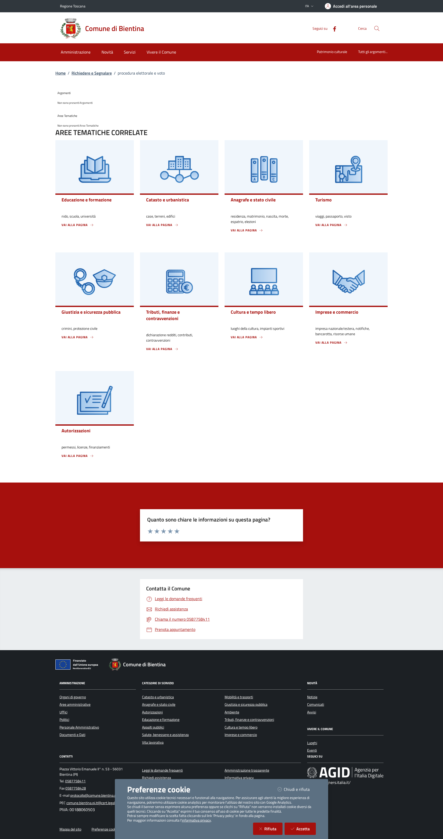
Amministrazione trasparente (247, 770)
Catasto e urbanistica (158, 697)
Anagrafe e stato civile (158, 704)
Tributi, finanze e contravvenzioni (249, 719)
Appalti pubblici (153, 727)
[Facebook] (332, 28)
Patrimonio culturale (332, 51)
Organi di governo (72, 697)
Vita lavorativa (153, 742)
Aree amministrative (74, 704)
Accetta (306, 828)
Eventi (312, 750)
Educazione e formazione (160, 719)
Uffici (63, 712)
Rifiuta (273, 828)
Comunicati (315, 704)
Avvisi (311, 712)
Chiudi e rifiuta (300, 789)
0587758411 (75, 781)
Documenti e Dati (72, 735)
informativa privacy (196, 820)
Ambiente (232, 712)
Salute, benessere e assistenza (165, 735)
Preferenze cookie (105, 829)
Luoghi (312, 743)
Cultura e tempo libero (241, 727)
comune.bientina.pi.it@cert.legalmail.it (95, 803)
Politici (64, 719)
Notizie (312, 697)
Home (60, 73)
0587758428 (75, 788)
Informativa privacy (239, 778)
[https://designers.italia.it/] (345, 772)
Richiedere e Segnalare (92, 73)
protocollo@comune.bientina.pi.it (95, 795)
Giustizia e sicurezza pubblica (246, 704)
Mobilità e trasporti (239, 697)
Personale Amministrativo (79, 727)
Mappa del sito (70, 829)
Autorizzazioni (152, 712)
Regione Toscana (72, 6)
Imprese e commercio (241, 735)
